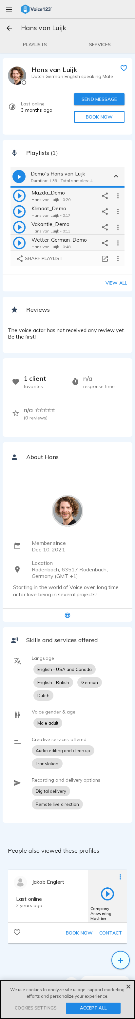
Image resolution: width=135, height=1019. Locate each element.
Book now (79, 933)
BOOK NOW (99, 117)
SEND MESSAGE (99, 99)
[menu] (9, 9)
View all (116, 283)
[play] (19, 195)
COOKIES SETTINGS (36, 1007)
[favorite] (123, 67)
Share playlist (43, 258)
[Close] (128, 986)
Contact (110, 933)
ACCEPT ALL (93, 1007)
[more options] (118, 195)
